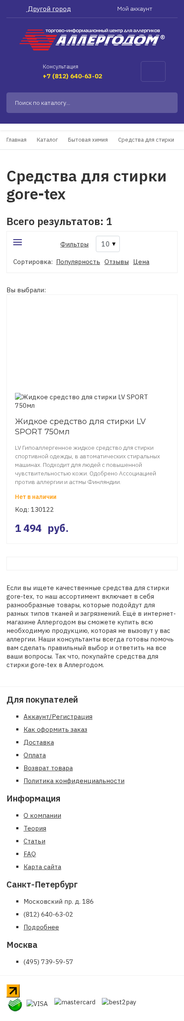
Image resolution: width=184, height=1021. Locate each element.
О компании (42, 815)
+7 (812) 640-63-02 (72, 76)
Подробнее (41, 927)
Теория (35, 828)
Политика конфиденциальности (74, 781)
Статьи (34, 841)
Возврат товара (48, 768)
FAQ (30, 854)
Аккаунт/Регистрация (58, 716)
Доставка (39, 742)
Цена (141, 262)
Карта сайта (42, 867)
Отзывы (116, 262)
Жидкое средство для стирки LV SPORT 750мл (80, 426)
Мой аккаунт (135, 8)
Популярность (78, 262)
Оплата (35, 755)
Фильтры (74, 244)
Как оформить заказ (55, 729)
